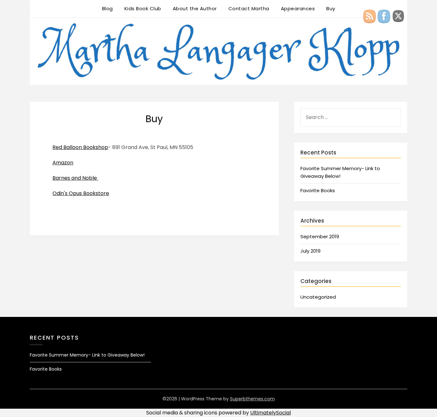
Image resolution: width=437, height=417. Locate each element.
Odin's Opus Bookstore (80, 193)
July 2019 (310, 251)
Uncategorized (318, 297)
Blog (107, 8)
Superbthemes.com (252, 399)
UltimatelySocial (270, 412)
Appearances (298, 8)
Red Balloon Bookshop (80, 147)
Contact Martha (248, 8)
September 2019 (319, 236)
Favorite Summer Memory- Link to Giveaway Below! (87, 355)
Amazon (62, 162)
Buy (330, 8)
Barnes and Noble (75, 178)
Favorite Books (317, 190)
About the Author (195, 8)
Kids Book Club (142, 8)
